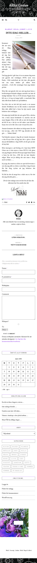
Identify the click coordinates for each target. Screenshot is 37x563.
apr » (8, 389)
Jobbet (23, 29)
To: (3, 327)
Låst (21, 458)
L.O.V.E (29, 29)
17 (18, 376)
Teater (6, 466)
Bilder (15, 446)
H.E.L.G (23, 450)
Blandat (8, 29)
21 (4, 380)
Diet (16, 450)
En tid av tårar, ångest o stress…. (13, 402)
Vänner (30, 466)
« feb (3, 389)
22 (9, 380)
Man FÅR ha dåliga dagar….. (12, 420)
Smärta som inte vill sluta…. (11, 411)
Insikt (14, 454)
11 (23, 371)
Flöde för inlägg (7, 489)
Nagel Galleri (28, 550)
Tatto (27, 462)
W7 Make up (17, 470)
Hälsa (16, 29)
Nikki (5, 202)
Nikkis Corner (18, 5)
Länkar (17, 550)
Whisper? (5, 321)
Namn (4, 268)
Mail (7, 550)
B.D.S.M (6, 446)
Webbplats (5, 285)
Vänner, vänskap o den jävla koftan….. (15, 415)
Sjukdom (17, 462)
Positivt (6, 462)
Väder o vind (18, 466)
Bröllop (6, 450)
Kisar (5, 458)
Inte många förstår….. (9, 407)
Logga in (5, 484)
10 (18, 371)
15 (9, 376)
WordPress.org (7, 497)
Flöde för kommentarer (10, 493)
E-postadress (7, 277)
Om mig (11, 550)
